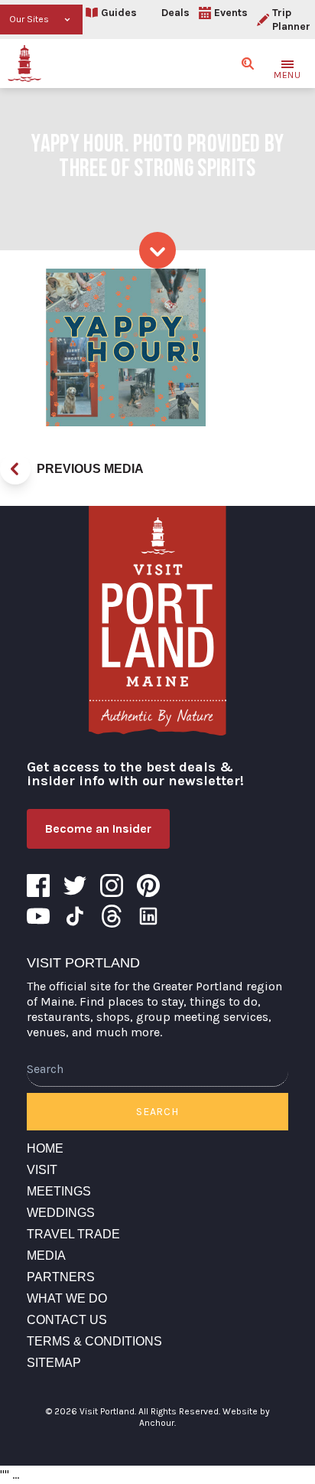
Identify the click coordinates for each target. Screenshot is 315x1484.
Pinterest (148, 885)
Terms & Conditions (94, 1341)
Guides (119, 12)
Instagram (111, 885)
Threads (111, 916)
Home (45, 1148)
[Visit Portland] (24, 63)
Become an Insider (98, 828)
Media (46, 1255)
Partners (61, 1276)
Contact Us (67, 1319)
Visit (42, 1169)
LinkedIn (148, 916)
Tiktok (75, 916)
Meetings (59, 1191)
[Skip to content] (157, 250)
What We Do (67, 1298)
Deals (175, 12)
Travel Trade (73, 1234)
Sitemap (54, 1362)
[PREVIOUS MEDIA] (15, 469)
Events (231, 12)
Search (157, 1111)
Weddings (61, 1212)
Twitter (75, 885)
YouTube (38, 916)
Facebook (38, 885)
